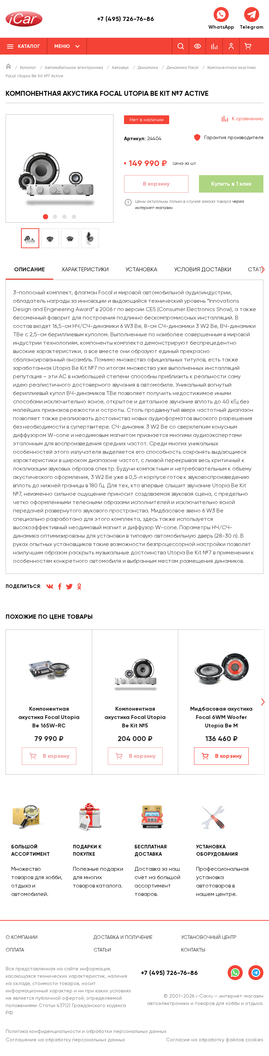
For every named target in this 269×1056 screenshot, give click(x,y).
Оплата (15, 950)
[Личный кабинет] (231, 46)
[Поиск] (180, 46)
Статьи (102, 950)
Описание (29, 269)
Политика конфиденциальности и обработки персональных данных (86, 1031)
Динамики (148, 67)
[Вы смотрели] (197, 46)
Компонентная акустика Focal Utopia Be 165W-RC (49, 717)
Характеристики (85, 269)
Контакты (193, 950)
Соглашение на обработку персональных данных (65, 1039)
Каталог (28, 67)
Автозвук (121, 67)
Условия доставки (202, 269)
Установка (141, 269)
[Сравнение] (214, 46)
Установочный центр (208, 937)
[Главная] (9, 67)
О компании (21, 937)
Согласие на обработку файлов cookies (214, 1039)
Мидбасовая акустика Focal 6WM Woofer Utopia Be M (221, 717)
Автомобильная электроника (74, 67)
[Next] (262, 269)
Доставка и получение (123, 937)
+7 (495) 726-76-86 (125, 19)
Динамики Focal (183, 67)
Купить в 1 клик (231, 183)
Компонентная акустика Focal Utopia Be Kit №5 (135, 717)
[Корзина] (248, 46)
